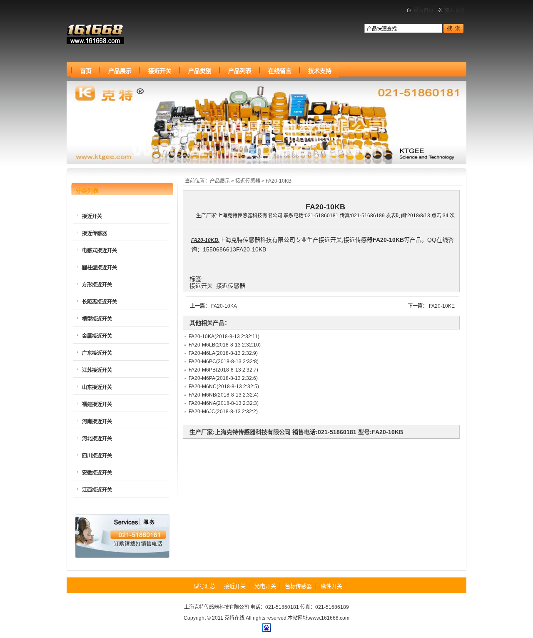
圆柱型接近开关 (99, 268)
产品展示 (120, 71)
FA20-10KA (224, 306)
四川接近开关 (97, 456)
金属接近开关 (97, 336)
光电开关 (265, 586)
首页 (86, 71)
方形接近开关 (97, 285)
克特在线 (234, 618)
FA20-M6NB (202, 395)
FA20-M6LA (202, 353)
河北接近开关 (97, 439)
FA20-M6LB (202, 345)
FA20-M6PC (202, 361)
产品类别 (200, 71)
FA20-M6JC (202, 411)
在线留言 (279, 71)
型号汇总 (204, 586)
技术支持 (319, 71)
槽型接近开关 (97, 319)
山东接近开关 (97, 387)
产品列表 (240, 71)
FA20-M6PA (202, 378)
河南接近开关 (97, 421)
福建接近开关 (97, 404)
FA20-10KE (442, 306)
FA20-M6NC (203, 386)
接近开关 (108, 33)
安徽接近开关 (97, 473)
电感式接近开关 (99, 251)
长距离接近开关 (99, 302)
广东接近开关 (97, 353)
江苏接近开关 (97, 370)
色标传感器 (298, 586)
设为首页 (423, 10)
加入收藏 (454, 10)
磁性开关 (331, 586)
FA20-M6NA (202, 403)
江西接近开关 (97, 490)
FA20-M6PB (202, 370)
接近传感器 (247, 181)
